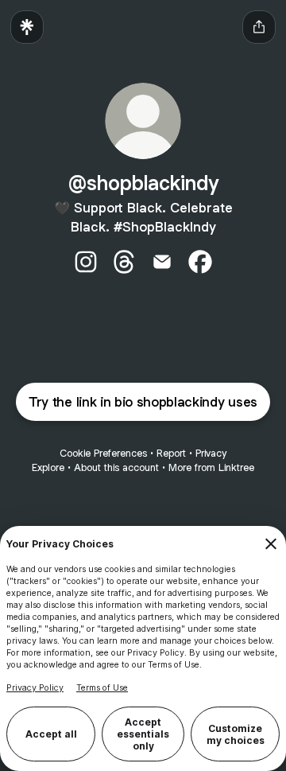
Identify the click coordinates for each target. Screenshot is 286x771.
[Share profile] (259, 27)
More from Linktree (211, 467)
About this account (116, 467)
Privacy (210, 453)
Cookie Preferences (103, 453)
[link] (86, 262)
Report (171, 453)
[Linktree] (27, 27)
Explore (48, 467)
